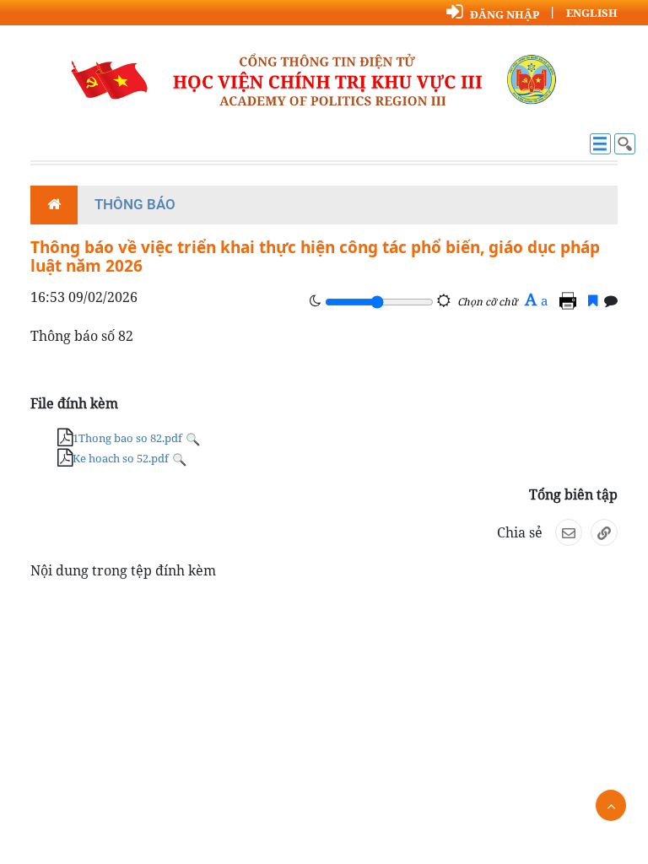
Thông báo (135, 204)
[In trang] (570, 300)
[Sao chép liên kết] (604, 532)
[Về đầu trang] (611, 805)
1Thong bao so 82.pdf (127, 438)
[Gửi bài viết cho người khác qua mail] (568, 532)
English (592, 12)
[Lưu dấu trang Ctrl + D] (592, 300)
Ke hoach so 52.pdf (121, 458)
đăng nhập (504, 14)
